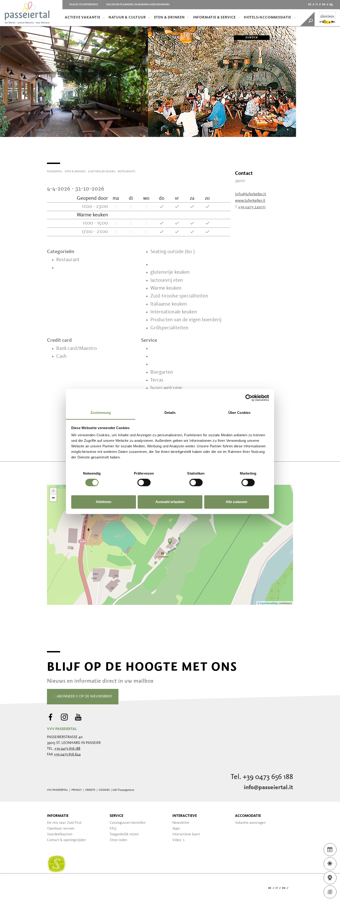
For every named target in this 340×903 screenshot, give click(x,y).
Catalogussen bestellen (127, 823)
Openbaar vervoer (61, 828)
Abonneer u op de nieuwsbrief (84, 696)
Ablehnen (103, 502)
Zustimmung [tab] (100, 413)
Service (116, 816)
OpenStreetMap (269, 603)
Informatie (57, 816)
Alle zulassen (236, 502)
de (309, 4)
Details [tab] (170, 413)
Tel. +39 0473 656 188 (262, 777)
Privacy (76, 790)
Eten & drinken (169, 17)
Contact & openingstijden (66, 840)
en (323, 4)
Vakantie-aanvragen (250, 823)
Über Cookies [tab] (239, 413)
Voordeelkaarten (59, 834)
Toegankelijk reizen (124, 834)
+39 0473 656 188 (67, 749)
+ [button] (53, 491)
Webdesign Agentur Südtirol (52, 888)
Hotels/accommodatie (267, 17)
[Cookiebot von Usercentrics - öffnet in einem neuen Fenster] (249, 397)
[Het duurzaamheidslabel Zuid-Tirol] (56, 864)
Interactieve (184, 816)
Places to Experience (83, 4)
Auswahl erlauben (170, 502)
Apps (176, 828)
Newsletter (181, 823)
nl (331, 4)
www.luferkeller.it (250, 201)
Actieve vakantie (82, 17)
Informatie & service (214, 17)
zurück (251, 37)
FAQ (113, 828)
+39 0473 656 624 (67, 754)
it (316, 4)
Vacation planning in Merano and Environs (138, 4)
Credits (90, 790)
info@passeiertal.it (268, 788)
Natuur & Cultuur (127, 17)
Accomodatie (248, 816)
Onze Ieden (118, 840)
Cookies (104, 790)
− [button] (53, 498)
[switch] (144, 482)
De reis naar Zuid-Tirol (64, 823)
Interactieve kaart (186, 834)
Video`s (178, 840)
